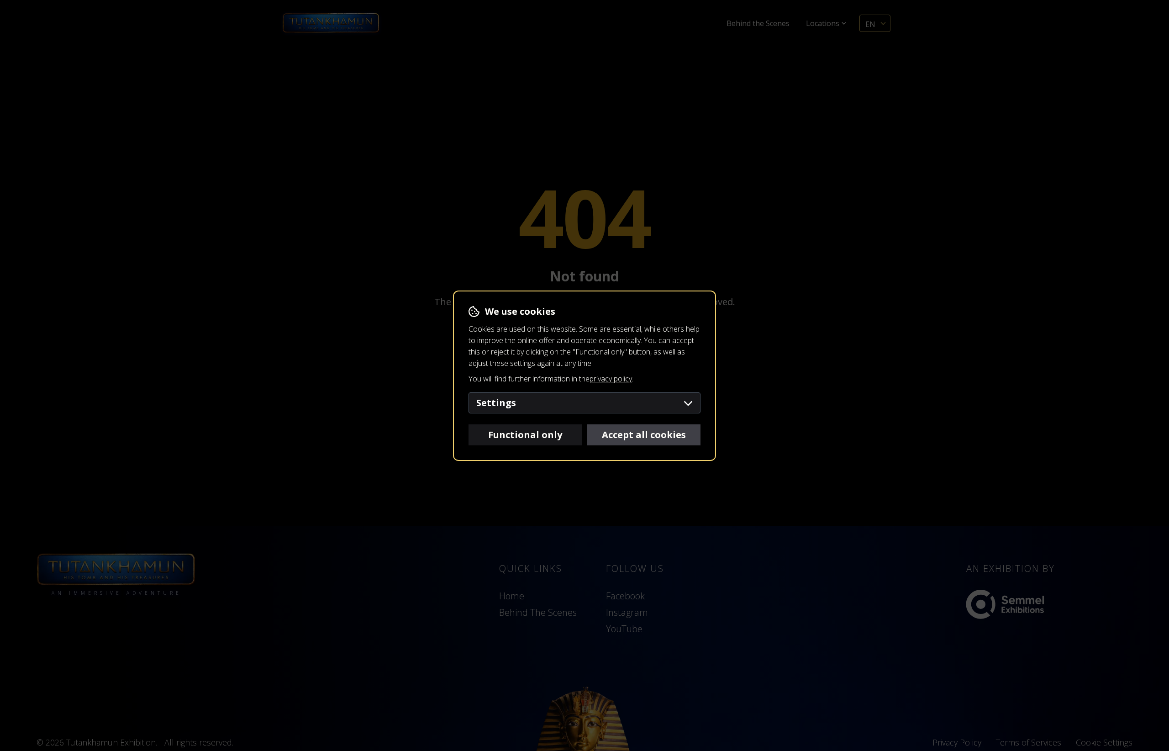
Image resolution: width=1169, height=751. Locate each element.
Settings (496, 403)
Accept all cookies (644, 434)
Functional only (525, 434)
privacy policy (611, 379)
